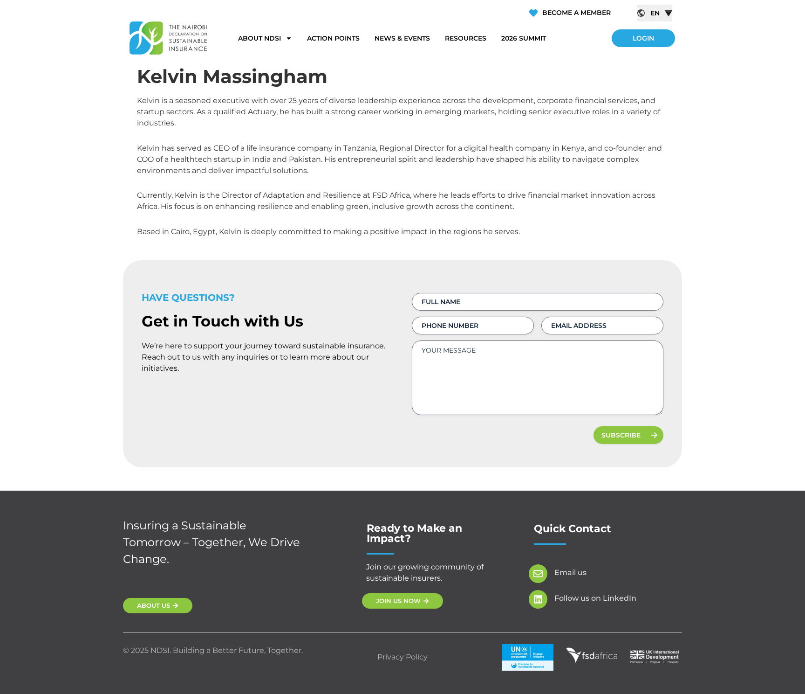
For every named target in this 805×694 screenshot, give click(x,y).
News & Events (402, 38)
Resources (465, 38)
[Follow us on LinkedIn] (538, 599)
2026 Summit (523, 38)
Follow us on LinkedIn (595, 598)
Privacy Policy (402, 656)
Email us (570, 572)
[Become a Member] (533, 13)
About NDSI (259, 38)
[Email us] (538, 573)
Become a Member (576, 12)
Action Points (333, 38)
